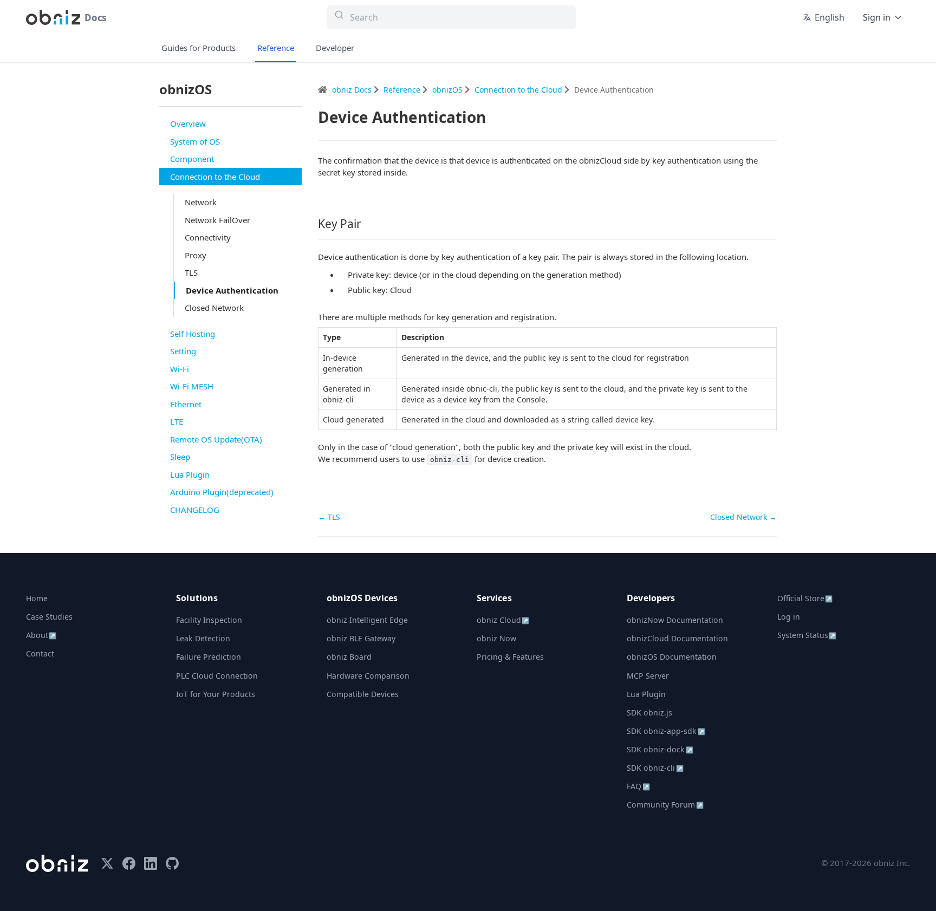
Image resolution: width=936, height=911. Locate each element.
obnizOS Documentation (672, 657)
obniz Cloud (503, 620)
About (41, 635)
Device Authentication (232, 290)
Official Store (805, 598)
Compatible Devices (363, 694)
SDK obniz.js (649, 712)
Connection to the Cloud (215, 176)
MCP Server (648, 676)
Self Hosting (192, 333)
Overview (188, 123)
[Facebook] (128, 863)
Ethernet (186, 404)
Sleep (180, 456)
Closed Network (214, 307)
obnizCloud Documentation (677, 638)
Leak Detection (203, 638)
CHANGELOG (194, 509)
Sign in (876, 17)
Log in (788, 616)
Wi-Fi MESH (191, 386)
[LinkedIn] (150, 863)
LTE (176, 421)
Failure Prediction (208, 657)
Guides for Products (198, 47)
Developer (335, 47)
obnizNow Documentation (675, 620)
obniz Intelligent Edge (367, 620)
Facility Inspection (209, 620)
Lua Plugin (190, 474)
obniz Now (496, 638)
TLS (191, 272)
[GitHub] (172, 863)
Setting (183, 351)
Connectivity (208, 237)
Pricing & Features (510, 657)
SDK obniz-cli (655, 768)
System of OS (195, 141)
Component (192, 158)
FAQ (638, 786)
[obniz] (57, 863)
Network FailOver (217, 219)
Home (37, 598)
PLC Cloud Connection (217, 676)
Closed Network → (743, 517)
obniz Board (349, 657)
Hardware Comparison (368, 676)
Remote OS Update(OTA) (216, 439)
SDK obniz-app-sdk (666, 731)
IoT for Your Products (215, 694)
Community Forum (665, 804)
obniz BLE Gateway (361, 638)
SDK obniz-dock (660, 749)
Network (201, 202)
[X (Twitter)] (107, 863)
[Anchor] (367, 223)
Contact (40, 653)
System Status (806, 635)
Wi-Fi (179, 368)
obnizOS (448, 89)
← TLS (329, 517)
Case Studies (49, 616)
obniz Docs (353, 89)
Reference (275, 47)
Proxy (195, 255)
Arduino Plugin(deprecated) (222, 491)
